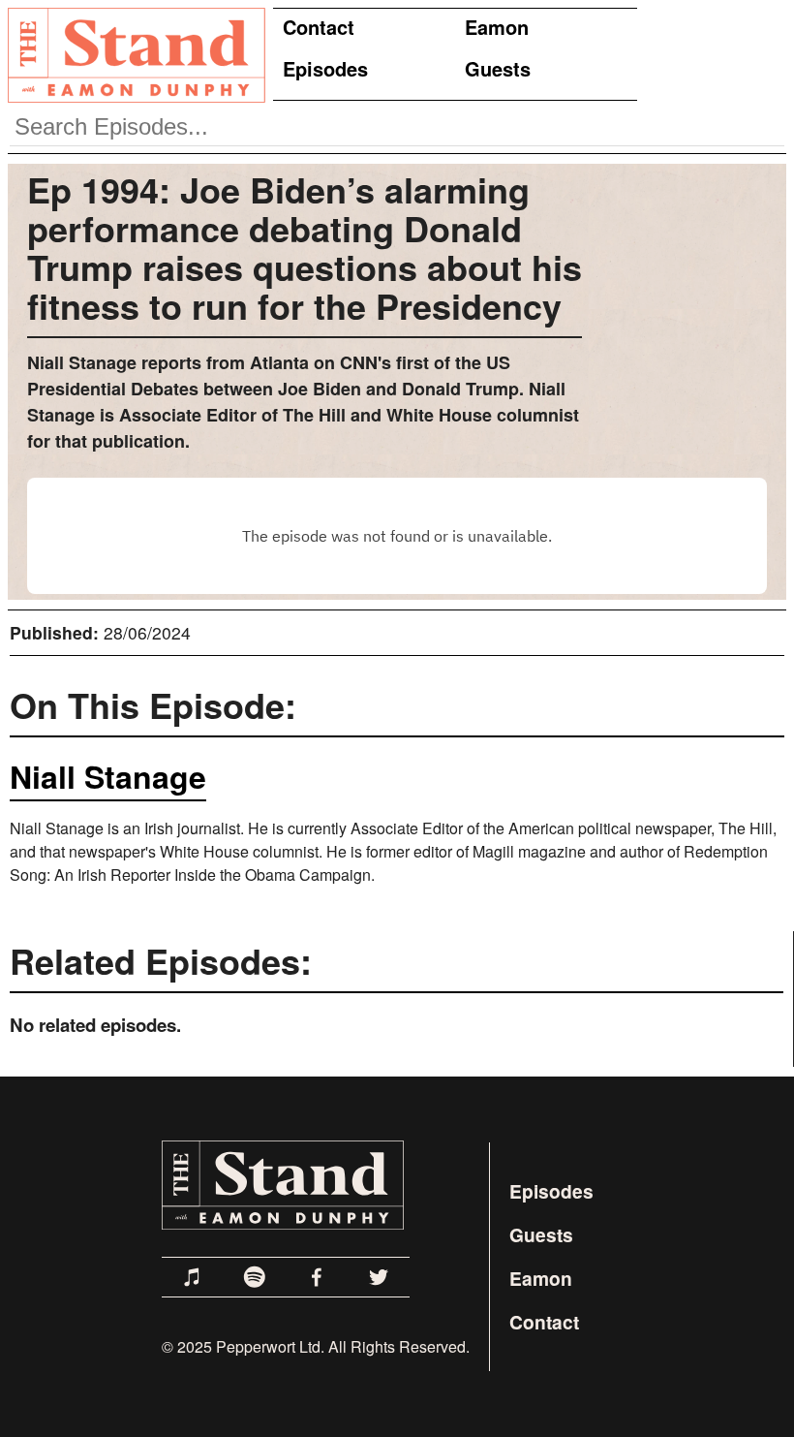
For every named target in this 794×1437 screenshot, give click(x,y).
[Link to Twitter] (378, 1277)
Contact (318, 27)
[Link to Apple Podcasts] (192, 1277)
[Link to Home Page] (132, 54)
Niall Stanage (108, 776)
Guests (498, 68)
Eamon (497, 27)
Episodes (325, 68)
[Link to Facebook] (316, 1277)
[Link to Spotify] (254, 1277)
